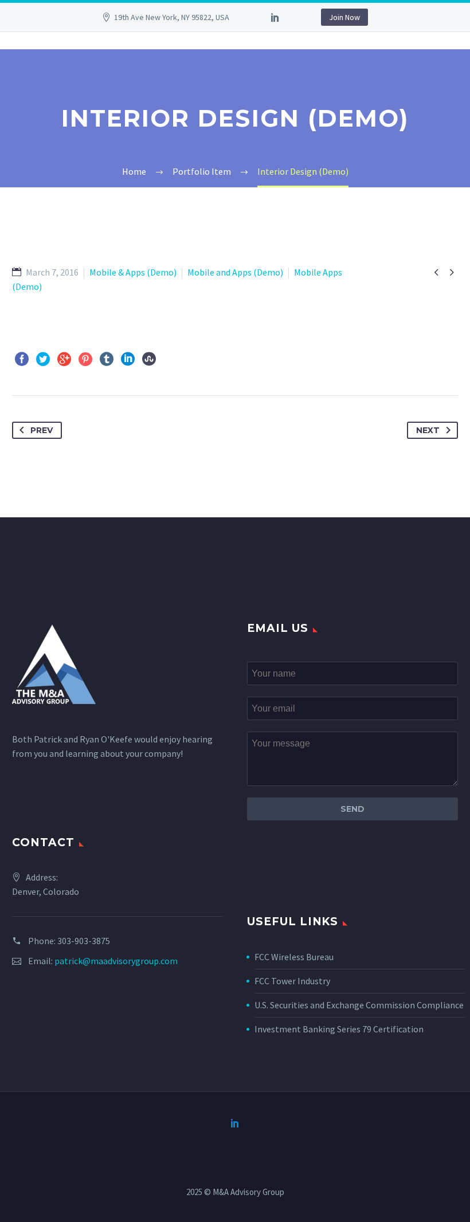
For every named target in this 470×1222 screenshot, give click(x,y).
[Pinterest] (85, 359)
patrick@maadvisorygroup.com (116, 960)
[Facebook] (22, 359)
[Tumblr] (106, 359)
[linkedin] (275, 17)
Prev (41, 430)
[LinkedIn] (128, 359)
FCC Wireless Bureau (294, 956)
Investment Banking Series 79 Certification (339, 1029)
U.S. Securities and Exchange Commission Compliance (359, 1005)
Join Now (344, 17)
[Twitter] (43, 359)
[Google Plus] (64, 359)
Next (428, 430)
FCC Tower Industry (292, 981)
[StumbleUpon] (149, 359)
